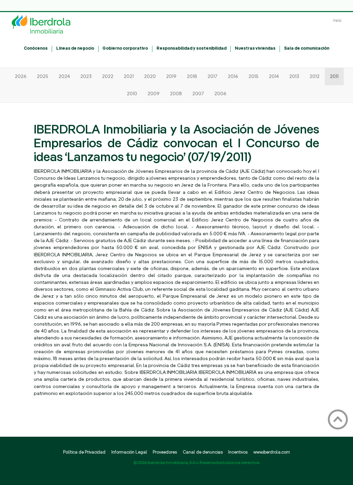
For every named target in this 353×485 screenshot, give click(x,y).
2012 (315, 76)
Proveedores (165, 453)
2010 (132, 93)
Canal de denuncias (203, 453)
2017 (213, 76)
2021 (129, 76)
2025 (42, 76)
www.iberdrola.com (271, 453)
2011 (334, 76)
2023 (86, 76)
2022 (107, 76)
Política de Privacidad (84, 453)
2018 (192, 76)
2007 (198, 93)
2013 (294, 76)
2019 (171, 76)
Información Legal (129, 453)
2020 (150, 76)
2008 (176, 93)
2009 (154, 93)
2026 (21, 76)
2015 (254, 76)
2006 (220, 93)
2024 (64, 76)
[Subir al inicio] (338, 419)
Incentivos (238, 453)
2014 (274, 76)
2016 (233, 76)
